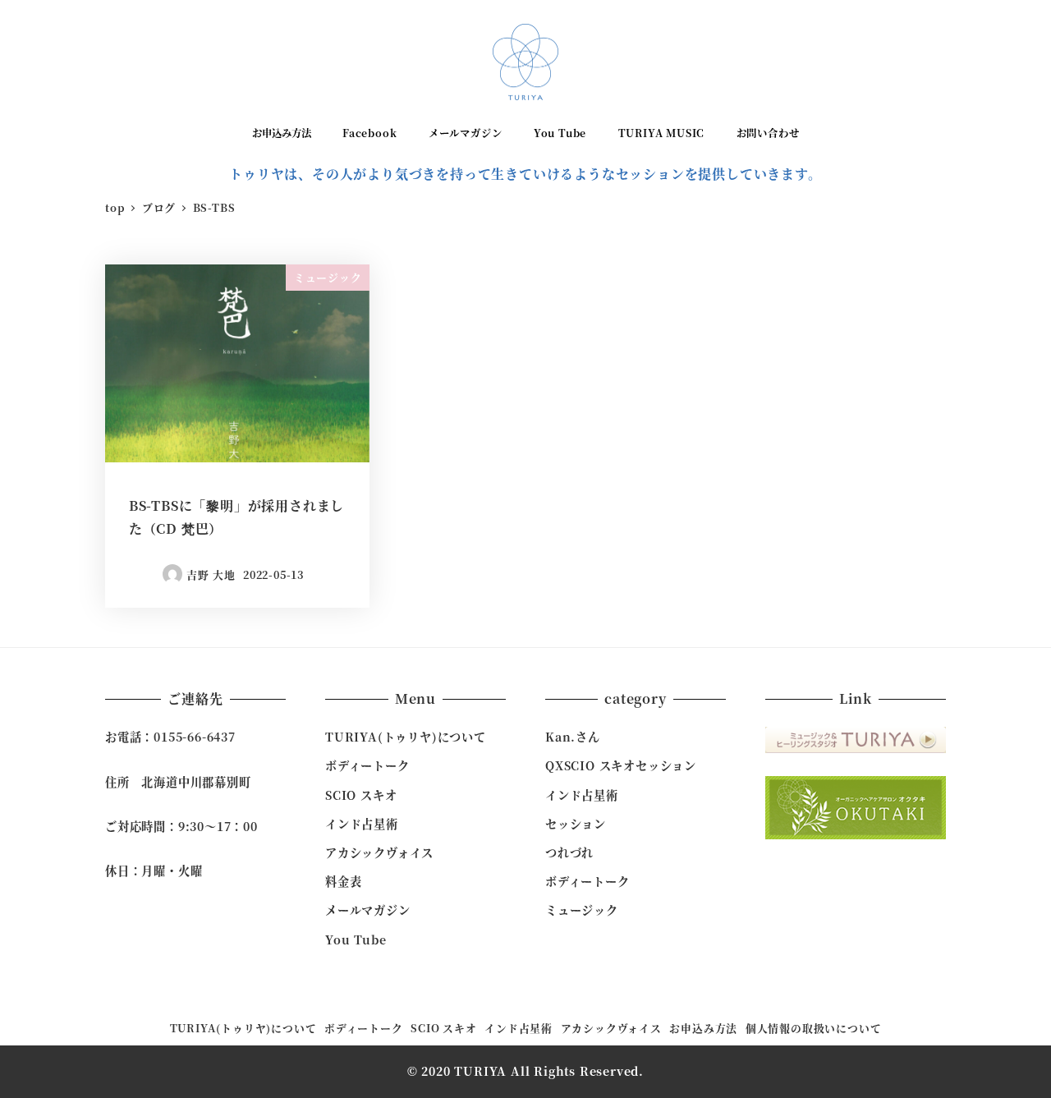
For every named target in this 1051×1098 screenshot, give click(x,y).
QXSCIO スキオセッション (620, 765)
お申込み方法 (703, 1028)
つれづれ (569, 852)
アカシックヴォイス (379, 852)
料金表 (343, 881)
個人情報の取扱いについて (814, 1028)
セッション (575, 823)
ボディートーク (367, 765)
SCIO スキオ (361, 795)
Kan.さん (572, 736)
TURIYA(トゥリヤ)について (405, 736)
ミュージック (581, 910)
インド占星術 (361, 823)
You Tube (355, 939)
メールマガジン (368, 910)
